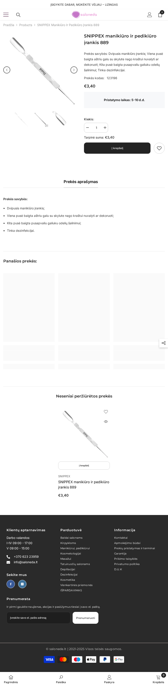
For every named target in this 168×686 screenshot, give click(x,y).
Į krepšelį (117, 148)
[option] (40, 70)
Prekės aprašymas (81, 181)
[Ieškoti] (18, 15)
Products (25, 25)
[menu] (6, 14)
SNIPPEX (64, 476)
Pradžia (8, 25)
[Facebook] (11, 584)
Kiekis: (89, 119)
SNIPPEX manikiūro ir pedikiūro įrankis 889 (83, 484)
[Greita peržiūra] (106, 422)
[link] (159, 148)
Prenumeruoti (85, 618)
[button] (6, 69)
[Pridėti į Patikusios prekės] (106, 411)
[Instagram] (22, 584)
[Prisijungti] (149, 14)
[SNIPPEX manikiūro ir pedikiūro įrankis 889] (84, 433)
